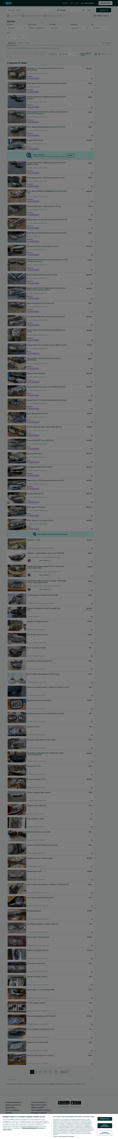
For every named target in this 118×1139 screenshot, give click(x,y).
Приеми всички (104, 1119)
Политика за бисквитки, (29, 1128)
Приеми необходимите (104, 1125)
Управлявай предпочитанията (104, 1133)
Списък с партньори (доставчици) (63, 1136)
